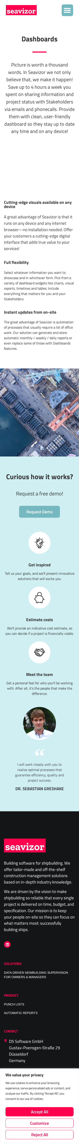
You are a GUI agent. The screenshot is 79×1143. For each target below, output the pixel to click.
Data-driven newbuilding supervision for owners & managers (36, 975)
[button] (67, 10)
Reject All (39, 1134)
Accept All (39, 1111)
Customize (39, 1123)
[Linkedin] (7, 944)
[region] (39, 1105)
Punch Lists (14, 1004)
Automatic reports (21, 1013)
